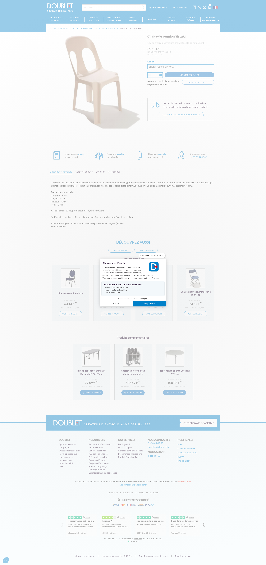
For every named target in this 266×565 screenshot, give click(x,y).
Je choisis (116, 303)
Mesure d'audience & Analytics (116, 290)
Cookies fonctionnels (112, 292)
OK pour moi (149, 303)
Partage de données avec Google (116, 287)
